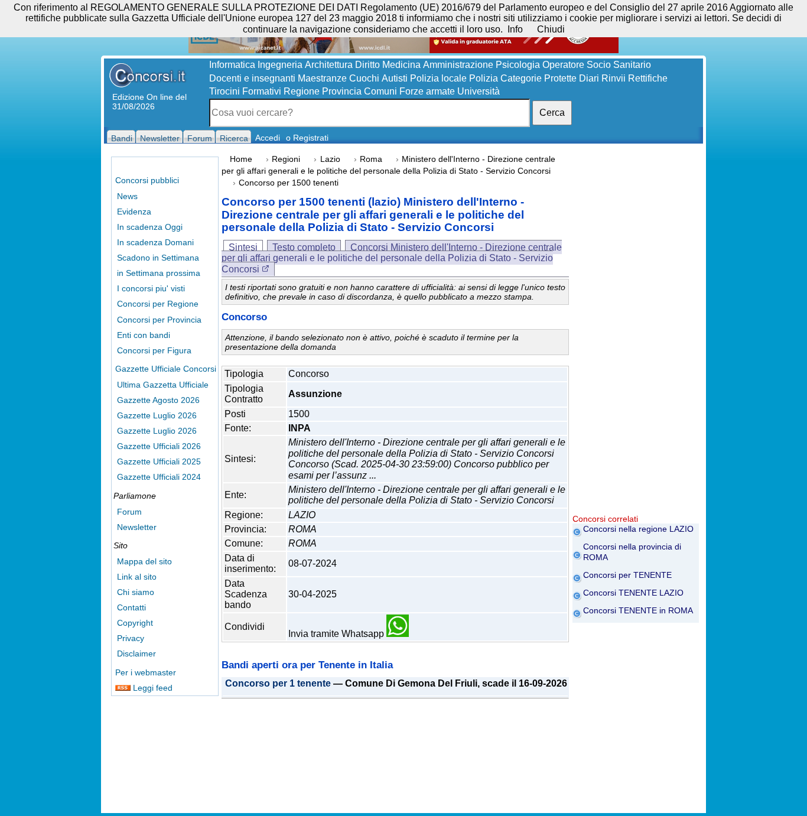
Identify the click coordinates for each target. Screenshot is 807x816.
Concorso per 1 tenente (278, 683)
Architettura (329, 65)
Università (478, 91)
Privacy (130, 638)
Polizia (483, 78)
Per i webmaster (145, 672)
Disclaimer (136, 653)
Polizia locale (438, 78)
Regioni (286, 159)
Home (241, 159)
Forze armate (427, 91)
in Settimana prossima (158, 273)
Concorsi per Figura (154, 350)
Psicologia (518, 65)
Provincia (342, 91)
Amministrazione (458, 65)
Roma (371, 159)
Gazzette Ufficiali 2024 (159, 477)
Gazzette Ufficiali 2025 (159, 461)
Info (515, 29)
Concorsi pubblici (147, 180)
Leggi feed (152, 688)
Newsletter (137, 527)
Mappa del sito (144, 561)
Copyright (135, 623)
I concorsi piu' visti (151, 288)
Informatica (232, 65)
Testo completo (304, 247)
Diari (589, 78)
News (127, 196)
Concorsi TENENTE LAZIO (633, 592)
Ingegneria (280, 65)
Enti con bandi (143, 335)
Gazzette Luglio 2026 (157, 415)
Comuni (380, 91)
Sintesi (243, 247)
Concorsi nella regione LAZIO (638, 529)
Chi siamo (135, 592)
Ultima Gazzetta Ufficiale (163, 384)
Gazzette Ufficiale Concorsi (165, 368)
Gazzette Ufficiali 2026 (159, 446)
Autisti (395, 78)
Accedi (267, 137)
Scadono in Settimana (158, 257)
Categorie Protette (538, 78)
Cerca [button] (552, 113)
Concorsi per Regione (158, 303)
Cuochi (364, 78)
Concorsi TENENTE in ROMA (638, 610)
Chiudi (551, 29)
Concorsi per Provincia (159, 319)
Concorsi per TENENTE (627, 575)
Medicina (401, 65)
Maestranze (322, 78)
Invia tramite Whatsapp (337, 634)
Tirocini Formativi (245, 91)
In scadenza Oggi (150, 227)
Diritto (367, 65)
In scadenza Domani (155, 242)
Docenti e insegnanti (252, 78)
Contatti (131, 607)
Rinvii (613, 78)
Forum (129, 511)
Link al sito (137, 576)
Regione (302, 91)
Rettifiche (648, 78)
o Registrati (307, 137)
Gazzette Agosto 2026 (158, 400)
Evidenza (134, 211)
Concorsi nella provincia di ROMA (632, 552)
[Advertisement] (635, 337)
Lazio (330, 159)
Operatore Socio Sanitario (596, 65)
